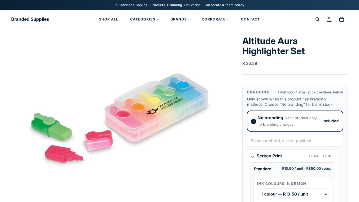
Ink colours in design (281, 184)
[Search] (317, 19)
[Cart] (341, 19)
